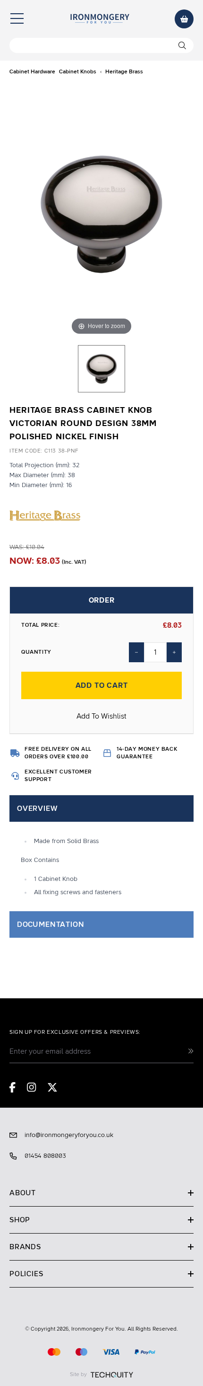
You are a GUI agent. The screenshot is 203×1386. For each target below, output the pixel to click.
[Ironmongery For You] (99, 19)
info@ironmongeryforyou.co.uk (69, 1135)
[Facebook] (12, 1087)
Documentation (50, 924)
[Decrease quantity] (136, 652)
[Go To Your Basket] (184, 18)
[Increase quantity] (174, 652)
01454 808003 (45, 1156)
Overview (37, 808)
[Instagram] (31, 1087)
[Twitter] (52, 1087)
